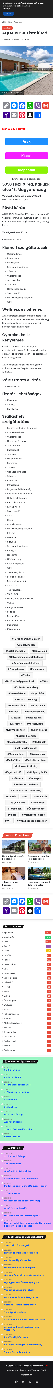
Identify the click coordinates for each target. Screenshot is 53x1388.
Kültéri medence (11, 1014)
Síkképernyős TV (37, 772)
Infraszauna (38, 705)
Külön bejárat (39, 729)
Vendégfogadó (10, 978)
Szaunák (11, 796)
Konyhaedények (16, 729)
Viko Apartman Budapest (10, 883)
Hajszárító (38, 693)
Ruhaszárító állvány (27, 766)
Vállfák (12, 814)
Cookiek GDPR (39, 1370)
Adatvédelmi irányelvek (17, 1370)
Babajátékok (40, 650)
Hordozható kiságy (27, 699)
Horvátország (10, 973)
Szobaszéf (41, 796)
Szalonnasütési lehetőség (27, 790)
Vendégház (9, 937)
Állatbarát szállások (12, 1023)
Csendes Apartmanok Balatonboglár (39, 883)
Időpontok (26, 170)
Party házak (9, 1050)
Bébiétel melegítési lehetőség (26, 657)
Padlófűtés (14, 760)
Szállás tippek (10, 1041)
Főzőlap (27, 675)
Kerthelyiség (36, 723)
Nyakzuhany (38, 754)
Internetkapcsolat (35, 711)
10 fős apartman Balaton (26, 638)
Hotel (6, 951)
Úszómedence (37, 808)
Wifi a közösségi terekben (32, 820)
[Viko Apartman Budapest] (13, 873)
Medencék (40, 741)
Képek (26, 156)
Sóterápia (35, 778)
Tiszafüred (39, 802)
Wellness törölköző (34, 814)
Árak (27, 141)
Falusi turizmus (11, 964)
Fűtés (45, 681)
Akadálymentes (26, 644)
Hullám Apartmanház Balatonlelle (13, 857)
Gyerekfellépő (18, 693)
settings (6, 8)
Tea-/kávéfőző (17, 802)
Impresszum (26, 1375)
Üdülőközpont (10, 1000)
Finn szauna (37, 669)
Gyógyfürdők (10, 1032)
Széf (25, 796)
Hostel (7, 987)
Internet (13, 711)
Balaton (7, 1018)
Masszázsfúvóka (17, 741)
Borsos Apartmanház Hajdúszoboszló (39, 857)
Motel (6, 991)
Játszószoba (35, 717)
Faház (6, 960)
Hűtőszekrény (17, 705)
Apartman (18, 22)
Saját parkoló (14, 772)
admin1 (7, 40)
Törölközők (15, 808)
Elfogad (8, 14)
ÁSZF (30, 1370)
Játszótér (16, 723)
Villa (6, 969)
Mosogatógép (16, 754)
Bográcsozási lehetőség (27, 663)
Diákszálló (8, 982)
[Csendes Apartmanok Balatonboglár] (39, 873)
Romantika (9, 1027)
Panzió (7, 946)
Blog (6, 942)
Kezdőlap (8, 22)
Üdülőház (8, 955)
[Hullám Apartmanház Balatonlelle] (13, 846)
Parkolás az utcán (36, 760)
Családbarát (9, 1036)
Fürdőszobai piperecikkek (20, 681)
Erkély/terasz (16, 669)
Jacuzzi (16, 717)
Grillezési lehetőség (27, 687)
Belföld (7, 996)
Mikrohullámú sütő (27, 748)
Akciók (7, 1045)
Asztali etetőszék (16, 650)
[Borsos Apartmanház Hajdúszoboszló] (39, 846)
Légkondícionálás (26, 735)
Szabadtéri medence (26, 784)
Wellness (8, 1005)
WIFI (9, 820)
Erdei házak (9, 1009)
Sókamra (18, 778)
